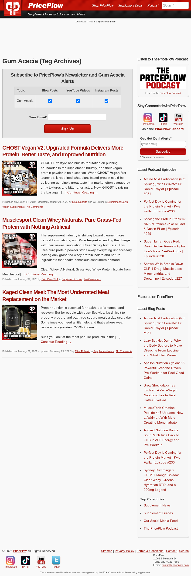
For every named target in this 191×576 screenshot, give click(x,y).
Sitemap (106, 551)
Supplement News (117, 201)
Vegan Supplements (13, 206)
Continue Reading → (82, 192)
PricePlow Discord (169, 129)
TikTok (162, 117)
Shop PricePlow (102, 5)
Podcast (153, 5)
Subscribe (163, 151)
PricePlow (19, 551)
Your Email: (38, 117)
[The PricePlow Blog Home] (14, 8)
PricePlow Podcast (170, 93)
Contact (171, 551)
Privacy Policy (124, 551)
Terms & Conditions (150, 551)
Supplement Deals (130, 5)
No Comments (35, 206)
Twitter (56, 560)
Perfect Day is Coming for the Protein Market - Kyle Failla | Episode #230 (162, 206)
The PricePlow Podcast (161, 528)
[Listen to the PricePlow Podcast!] (163, 88)
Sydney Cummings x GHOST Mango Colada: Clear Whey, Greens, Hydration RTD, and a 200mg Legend (161, 480)
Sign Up (67, 128)
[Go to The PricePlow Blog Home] (32, 5)
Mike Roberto (79, 201)
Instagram (147, 117)
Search (184, 551)
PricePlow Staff (49, 279)
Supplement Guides (158, 513)
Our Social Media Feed (161, 521)
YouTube (178, 117)
